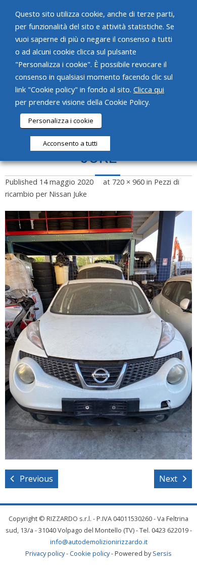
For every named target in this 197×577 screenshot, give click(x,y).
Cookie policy (90, 553)
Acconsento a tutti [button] (70, 143)
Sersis (162, 553)
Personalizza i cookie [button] (60, 120)
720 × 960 (128, 182)
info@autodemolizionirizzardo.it (98, 541)
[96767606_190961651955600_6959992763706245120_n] (98, 335)
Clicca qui (148, 89)
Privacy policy (45, 553)
